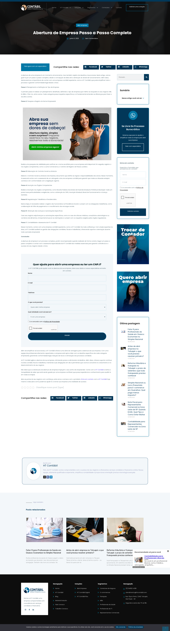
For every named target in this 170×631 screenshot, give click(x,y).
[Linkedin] (51, 477)
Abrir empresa (82, 25)
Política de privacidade (136, 627)
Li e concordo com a (45, 322)
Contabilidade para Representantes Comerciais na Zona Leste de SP (137, 425)
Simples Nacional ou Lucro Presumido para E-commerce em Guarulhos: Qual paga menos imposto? (137, 388)
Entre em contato (87, 379)
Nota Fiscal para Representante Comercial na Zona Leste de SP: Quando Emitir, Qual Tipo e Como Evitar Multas (137, 408)
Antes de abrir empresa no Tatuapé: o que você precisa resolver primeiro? (136, 351)
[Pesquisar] (146, 77)
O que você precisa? (35, 302)
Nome (30, 273)
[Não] (165, 629)
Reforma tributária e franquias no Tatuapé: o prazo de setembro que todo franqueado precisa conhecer (137, 369)
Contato (119, 8)
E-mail (30, 283)
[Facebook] (47, 477)
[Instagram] (44, 477)
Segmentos (91, 8)
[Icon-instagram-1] (25, 609)
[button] (91, 67)
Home (54, 8)
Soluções (78, 8)
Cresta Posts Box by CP (138, 567)
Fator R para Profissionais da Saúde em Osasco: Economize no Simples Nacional (136, 334)
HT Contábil (64, 8)
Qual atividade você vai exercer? (40, 312)
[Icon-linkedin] (33, 609)
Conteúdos (105, 8)
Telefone (31, 293)
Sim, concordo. (121, 627)
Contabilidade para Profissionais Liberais (154, 557)
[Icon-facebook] (29, 609)
